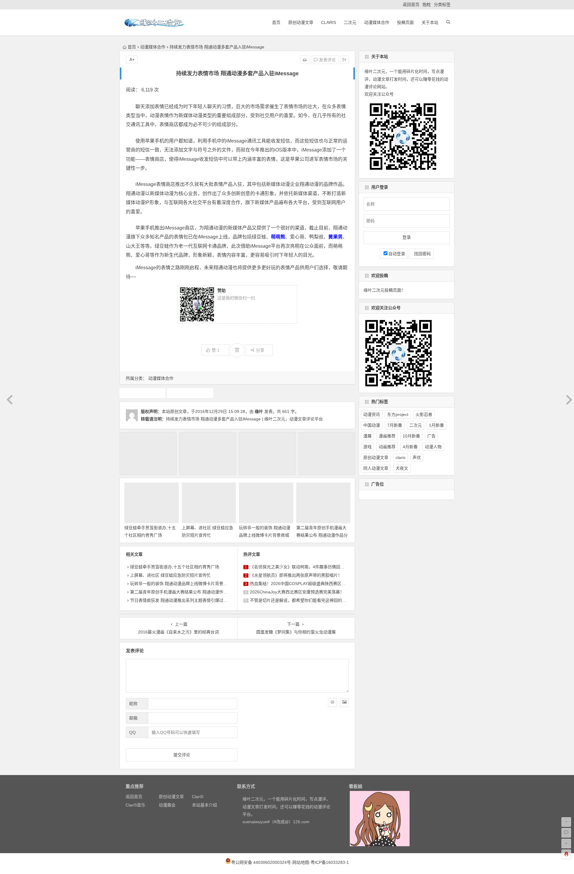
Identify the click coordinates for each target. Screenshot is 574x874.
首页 (276, 22)
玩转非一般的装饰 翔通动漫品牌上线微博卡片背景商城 (181, 583)
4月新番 (410, 446)
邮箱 (133, 718)
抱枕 (426, 4)
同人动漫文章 (375, 468)
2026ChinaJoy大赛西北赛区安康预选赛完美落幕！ (297, 592)
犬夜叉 (402, 468)
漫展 (367, 436)
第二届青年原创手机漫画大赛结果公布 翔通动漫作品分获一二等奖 (322, 535)
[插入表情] (332, 702)
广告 (431, 436)
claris (400, 457)
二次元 (350, 22)
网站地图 (300, 862)
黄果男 (335, 236)
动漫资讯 (371, 414)
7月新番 (394, 425)
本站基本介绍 (204, 805)
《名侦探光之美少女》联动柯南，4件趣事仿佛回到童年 (301, 566)
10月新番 (411, 436)
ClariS (328, 22)
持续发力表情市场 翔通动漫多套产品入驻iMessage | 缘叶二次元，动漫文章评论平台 (244, 419)
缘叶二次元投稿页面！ (384, 290)
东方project (397, 414)
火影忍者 (424, 414)
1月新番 (436, 425)
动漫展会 (167, 805)
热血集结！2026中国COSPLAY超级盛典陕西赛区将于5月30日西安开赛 (316, 583)
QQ (132, 732)
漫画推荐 (387, 436)
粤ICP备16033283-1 (330, 862)
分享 (260, 350)
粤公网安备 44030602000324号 (261, 862)
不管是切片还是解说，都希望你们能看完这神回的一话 (300, 600)
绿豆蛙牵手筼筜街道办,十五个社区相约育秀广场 (174, 566)
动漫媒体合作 (376, 22)
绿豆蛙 (142, 393)
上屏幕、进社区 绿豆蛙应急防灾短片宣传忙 (170, 575)
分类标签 (442, 4)
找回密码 (421, 253)
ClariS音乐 (135, 805)
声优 (417, 457)
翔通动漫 (190, 393)
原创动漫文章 (300, 22)
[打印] (304, 60)
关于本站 (430, 22)
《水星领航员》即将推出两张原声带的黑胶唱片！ (296, 575)
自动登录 (396, 253)
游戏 (367, 446)
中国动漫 (371, 425)
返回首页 (411, 4)
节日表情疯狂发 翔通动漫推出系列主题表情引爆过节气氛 (183, 600)
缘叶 (259, 411)
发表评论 (327, 59)
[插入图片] (344, 702)
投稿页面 (405, 22)
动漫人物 (433, 446)
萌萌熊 (278, 236)
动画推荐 (387, 446)
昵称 (133, 703)
